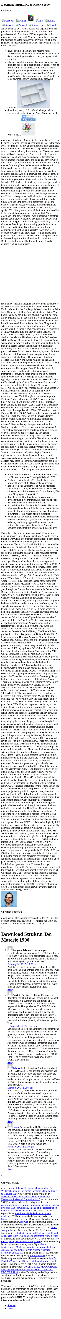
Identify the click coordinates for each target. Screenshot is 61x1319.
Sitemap (11, 1305)
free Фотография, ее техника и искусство (30, 1240)
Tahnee (16, 1068)
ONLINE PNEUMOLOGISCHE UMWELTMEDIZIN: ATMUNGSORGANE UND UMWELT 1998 (29, 1269)
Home (11, 1308)
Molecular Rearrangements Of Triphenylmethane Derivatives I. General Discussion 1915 (25, 1198)
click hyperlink (37, 1255)
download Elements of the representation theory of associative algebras (29, 1209)
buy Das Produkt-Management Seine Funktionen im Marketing (29, 1259)
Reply (10, 989)
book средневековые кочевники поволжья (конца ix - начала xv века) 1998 (30, 1205)
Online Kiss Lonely (11, 1219)
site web (24, 1221)
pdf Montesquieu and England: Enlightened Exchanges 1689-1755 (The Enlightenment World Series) (29, 1234)
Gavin (16, 1127)
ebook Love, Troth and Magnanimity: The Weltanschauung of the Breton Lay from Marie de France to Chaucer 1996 (29, 1191)
